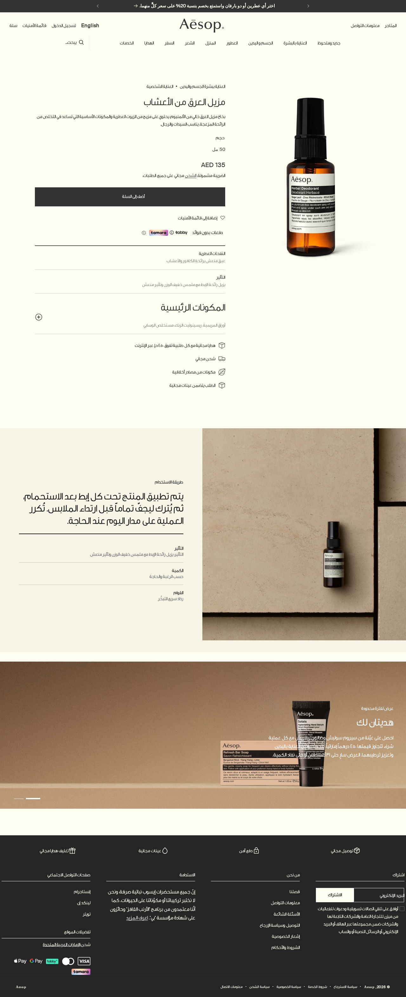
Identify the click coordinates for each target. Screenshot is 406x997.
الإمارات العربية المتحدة (61, 944)
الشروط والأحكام (286, 947)
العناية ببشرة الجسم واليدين (202, 86)
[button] (329, 43)
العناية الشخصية (160, 86)
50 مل (218, 149)
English (90, 25)
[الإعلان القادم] (98, 6)
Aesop (369, 987)
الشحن (190, 175)
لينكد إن (83, 902)
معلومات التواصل (285, 902)
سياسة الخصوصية (289, 987)
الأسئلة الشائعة (287, 914)
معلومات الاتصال (231, 987)
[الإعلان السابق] (308, 6)
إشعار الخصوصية (286, 936)
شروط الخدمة (317, 987)
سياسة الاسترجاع (345, 987)
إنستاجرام (82, 891)
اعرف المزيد (137, 918)
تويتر (86, 914)
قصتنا (295, 891)
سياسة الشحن (259, 987)
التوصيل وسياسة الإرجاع (280, 925)
